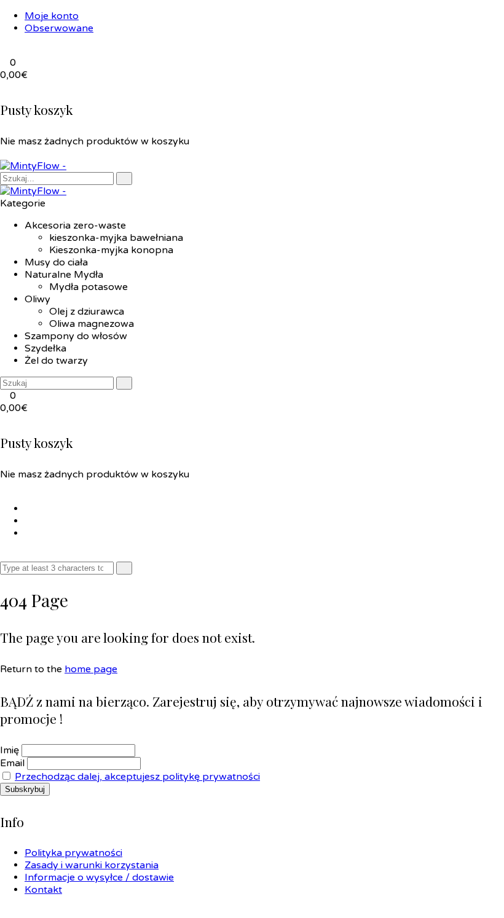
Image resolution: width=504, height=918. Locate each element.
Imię (9, 750)
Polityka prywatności (73, 853)
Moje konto (52, 16)
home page (91, 669)
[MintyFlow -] (33, 166)
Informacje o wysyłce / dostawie (99, 877)
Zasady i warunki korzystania (92, 865)
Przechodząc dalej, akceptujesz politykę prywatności (137, 777)
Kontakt (43, 890)
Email (12, 763)
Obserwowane (59, 28)
